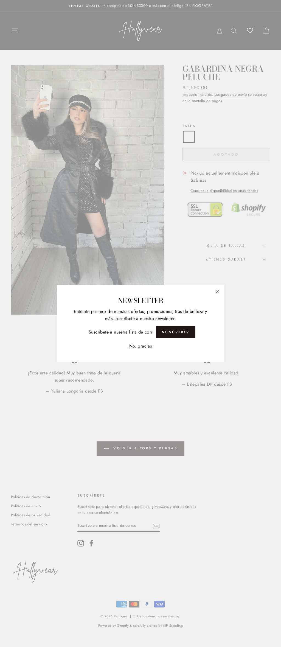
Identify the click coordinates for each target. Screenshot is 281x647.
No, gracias (140, 346)
